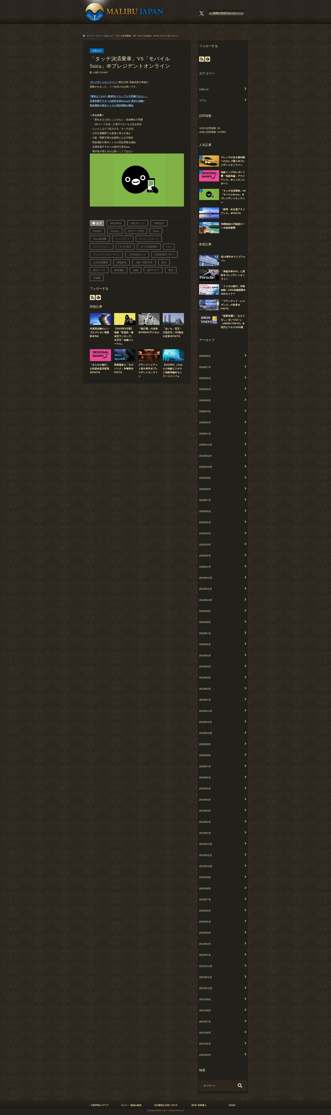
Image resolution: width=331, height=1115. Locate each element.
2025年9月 (205, 478)
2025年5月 (205, 522)
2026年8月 (205, 356)
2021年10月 (205, 988)
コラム (202, 100)
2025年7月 (205, 500)
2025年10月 (205, 467)
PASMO (97, 231)
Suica (156, 231)
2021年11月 (205, 977)
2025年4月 (205, 533)
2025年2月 (205, 555)
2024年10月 (205, 600)
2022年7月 (205, 899)
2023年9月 (205, 744)
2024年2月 (205, 688)
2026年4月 (205, 400)
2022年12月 (205, 844)
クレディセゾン (101, 246)
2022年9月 (205, 877)
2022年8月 (205, 888)
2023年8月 (205, 755)
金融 (135, 270)
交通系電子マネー (164, 254)
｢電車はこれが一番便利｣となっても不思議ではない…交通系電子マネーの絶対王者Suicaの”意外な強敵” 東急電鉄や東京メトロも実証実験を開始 (119, 101)
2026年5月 (205, 389)
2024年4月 (205, 666)
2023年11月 (205, 722)
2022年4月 (205, 932)
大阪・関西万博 (144, 262)
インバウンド (123, 238)
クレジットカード (148, 238)
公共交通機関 (100, 262)
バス (168, 246)
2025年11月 (205, 455)
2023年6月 (205, 777)
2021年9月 (205, 999)
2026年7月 (205, 367)
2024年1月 (205, 699)
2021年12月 (205, 966)
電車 (170, 270)
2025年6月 (205, 511)
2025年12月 (205, 444)
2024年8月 (205, 622)
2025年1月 (205, 566)
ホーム (90, 36)
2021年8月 (205, 1010)
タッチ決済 (125, 246)
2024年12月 (205, 577)
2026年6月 (205, 378)
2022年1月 (205, 955)
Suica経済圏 (99, 238)
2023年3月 (205, 810)
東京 (164, 262)
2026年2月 (205, 422)
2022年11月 (205, 855)
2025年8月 (205, 489)
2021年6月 (205, 1032)
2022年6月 (205, 910)
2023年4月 (205, 799)
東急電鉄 (119, 270)
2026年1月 (205, 433)
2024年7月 (205, 633)
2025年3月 (205, 544)
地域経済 (121, 262)
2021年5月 (205, 1043)
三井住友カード (137, 254)
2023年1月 (205, 833)
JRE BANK (116, 223)
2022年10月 (205, 866)
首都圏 (96, 278)
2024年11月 (205, 588)
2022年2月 (205, 944)
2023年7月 (205, 766)
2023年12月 (205, 711)
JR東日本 (159, 223)
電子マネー (153, 270)
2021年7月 (205, 1021)
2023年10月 (205, 733)
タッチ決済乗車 (148, 246)
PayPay (115, 231)
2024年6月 (205, 644)
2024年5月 (205, 655)
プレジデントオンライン (103, 82)
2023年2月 (205, 822)
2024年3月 (205, 677)
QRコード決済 (136, 231)
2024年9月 (205, 611)
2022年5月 (205, 921)
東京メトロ (99, 270)
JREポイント (138, 223)
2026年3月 (205, 411)
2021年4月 (205, 1054)
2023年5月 (205, 788)
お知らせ (97, 50)
